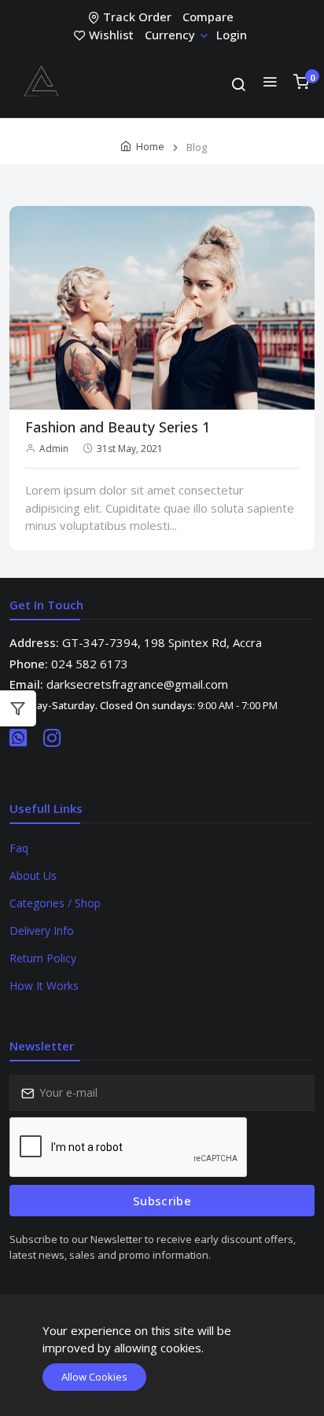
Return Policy (42, 958)
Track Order (137, 16)
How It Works (44, 985)
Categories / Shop (55, 903)
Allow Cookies (94, 1377)
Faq (18, 847)
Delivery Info (41, 930)
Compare (208, 16)
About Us (33, 875)
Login (231, 34)
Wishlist (111, 34)
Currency (170, 34)
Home (150, 146)
